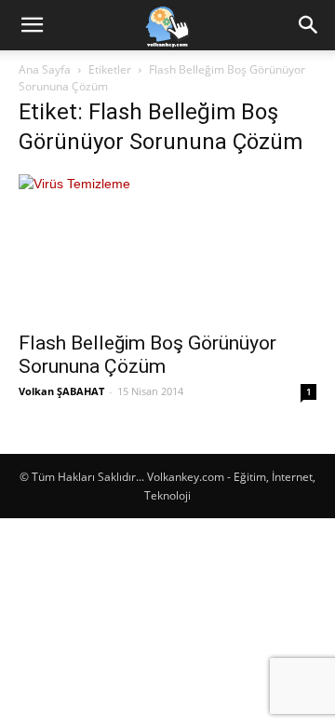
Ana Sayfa (45, 69)
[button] (31, 25)
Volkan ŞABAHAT (61, 391)
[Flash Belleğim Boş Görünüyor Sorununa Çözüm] (167, 247)
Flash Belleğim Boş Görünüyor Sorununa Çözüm (147, 354)
